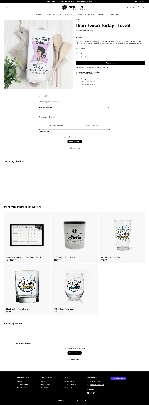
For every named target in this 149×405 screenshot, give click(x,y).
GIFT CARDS (102, 14)
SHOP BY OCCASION (85, 14)
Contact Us (21, 381)
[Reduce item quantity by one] (78, 57)
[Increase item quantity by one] (85, 57)
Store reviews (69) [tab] (92, 125)
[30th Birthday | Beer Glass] (122, 237)
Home (77, 19)
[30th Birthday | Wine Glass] (74, 289)
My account (68, 387)
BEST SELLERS (69, 14)
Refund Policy (22, 387)
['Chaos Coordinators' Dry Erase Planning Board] (27, 237)
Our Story (44, 381)
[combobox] (20, 7)
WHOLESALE (114, 14)
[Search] (34, 7)
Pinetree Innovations (29, 206)
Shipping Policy (22, 384)
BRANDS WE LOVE (53, 14)
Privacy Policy (69, 381)
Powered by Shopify (83, 401)
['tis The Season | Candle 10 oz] (74, 237)
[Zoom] (38, 54)
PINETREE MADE (36, 14)
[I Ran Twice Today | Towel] (15, 182)
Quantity (79, 53)
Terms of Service (70, 384)
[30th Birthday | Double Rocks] (27, 289)
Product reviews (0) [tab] (56, 125)
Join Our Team (46, 384)
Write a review (74, 141)
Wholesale (44, 387)
